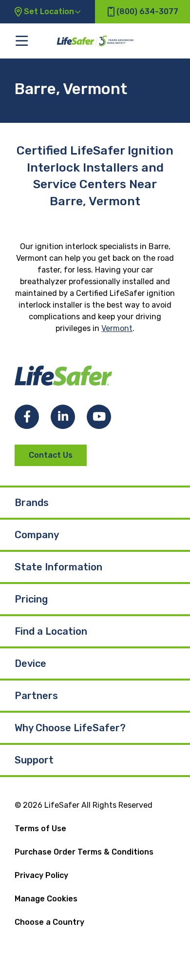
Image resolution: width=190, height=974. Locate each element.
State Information (58, 567)
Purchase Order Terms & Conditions (84, 852)
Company (37, 535)
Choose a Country (49, 922)
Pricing (31, 599)
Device (30, 663)
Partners (36, 695)
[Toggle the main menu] (22, 41)
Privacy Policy (41, 875)
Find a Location (51, 631)
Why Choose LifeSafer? (70, 728)
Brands (32, 502)
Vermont (117, 328)
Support (34, 760)
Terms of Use (40, 828)
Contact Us (51, 455)
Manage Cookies (46, 898)
